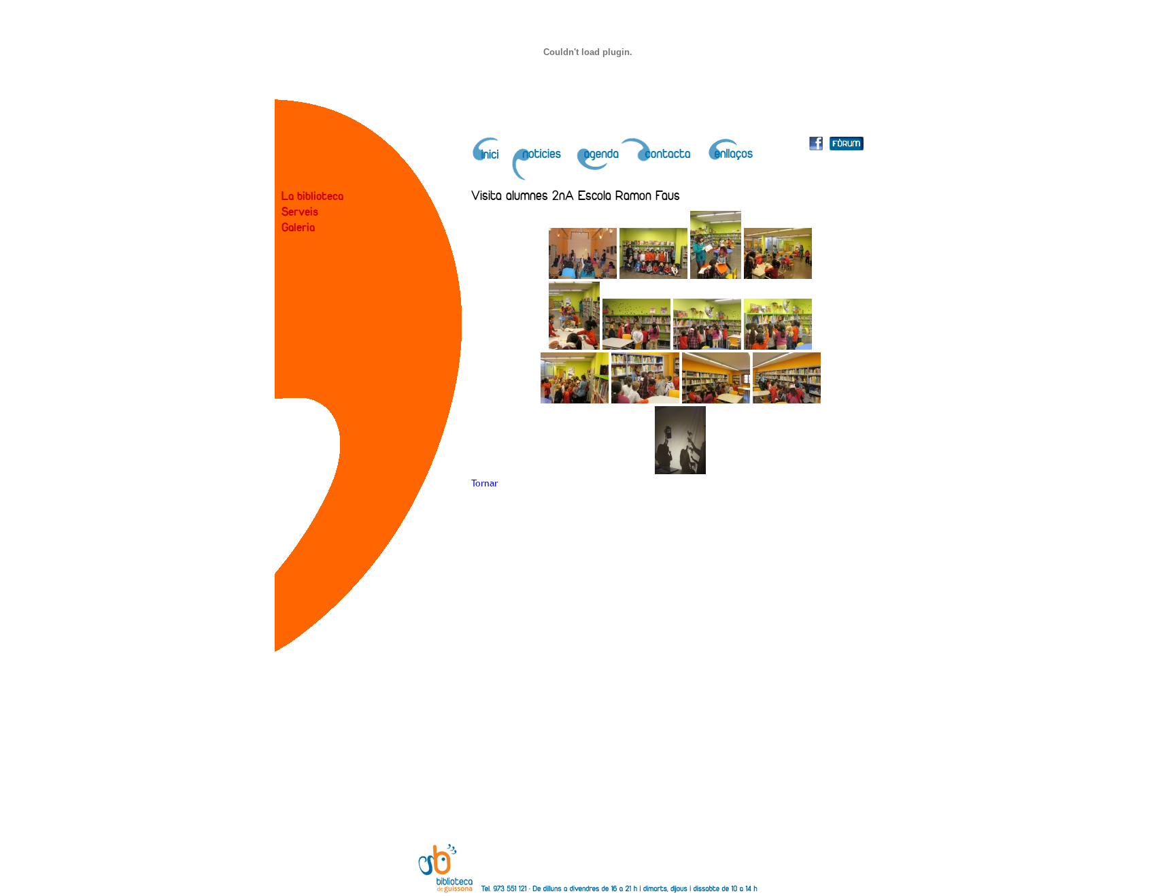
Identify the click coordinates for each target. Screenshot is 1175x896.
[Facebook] (816, 146)
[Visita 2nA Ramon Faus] (583, 275)
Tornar (484, 483)
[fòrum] (846, 146)
